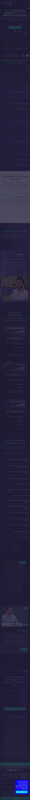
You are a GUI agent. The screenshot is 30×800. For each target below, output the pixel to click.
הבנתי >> (22, 792)
